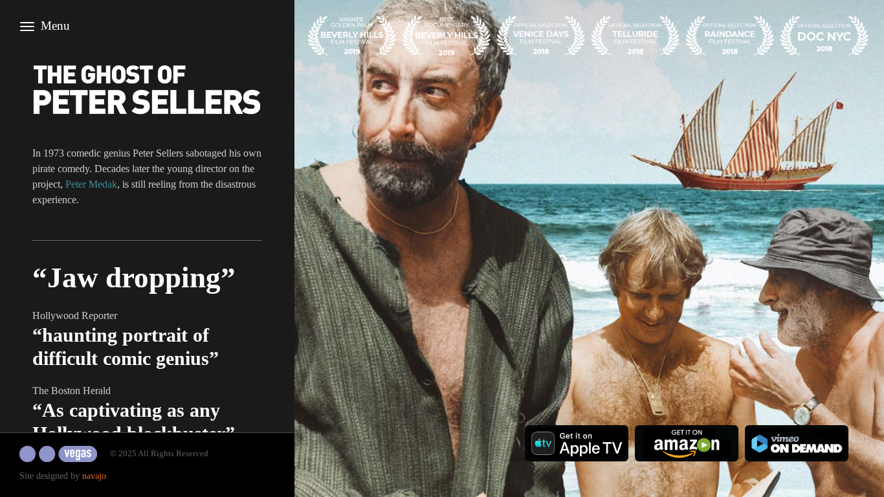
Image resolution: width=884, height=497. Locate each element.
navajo (94, 476)
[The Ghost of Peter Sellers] (147, 90)
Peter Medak (91, 184)
